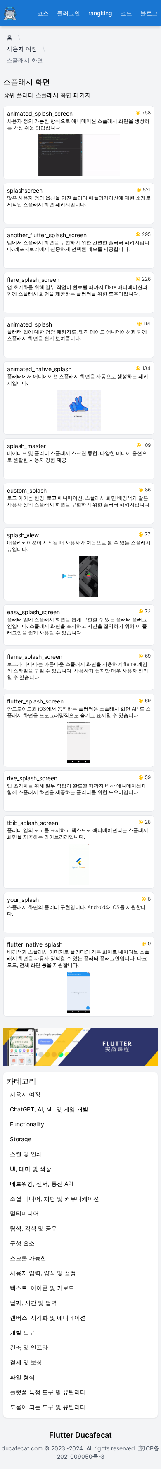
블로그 (149, 13)
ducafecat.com (23, 1448)
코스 (43, 13)
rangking (100, 13)
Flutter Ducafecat (80, 1435)
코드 (126, 13)
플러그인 (68, 13)
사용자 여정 (22, 48)
